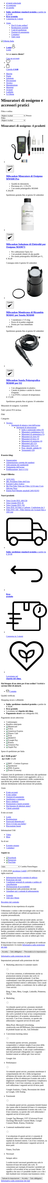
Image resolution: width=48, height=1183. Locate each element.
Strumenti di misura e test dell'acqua (25, 425)
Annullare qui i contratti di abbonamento (22, 891)
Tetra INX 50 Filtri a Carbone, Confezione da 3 (25, 507)
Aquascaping (11, 460)
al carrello (10, 8)
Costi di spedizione (19, 30)
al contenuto (11, 5)
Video (8, 835)
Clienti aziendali (12, 808)
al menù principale (13, 3)
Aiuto (8, 23)
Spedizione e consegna (15, 799)
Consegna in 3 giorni (14, 19)
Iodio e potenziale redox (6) (33, 430)
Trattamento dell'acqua (15, 467)
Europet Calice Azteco (15, 484)
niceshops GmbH (19, 871)
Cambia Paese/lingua (28, 866)
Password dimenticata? (15, 821)
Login (8, 50)
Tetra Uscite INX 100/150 (16, 501)
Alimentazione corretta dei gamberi (20, 462)
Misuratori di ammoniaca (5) (33, 434)
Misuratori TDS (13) (30, 446)
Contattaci (15, 34)
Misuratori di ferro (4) (30, 439)
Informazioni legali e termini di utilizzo (21, 877)
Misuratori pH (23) (29, 443)
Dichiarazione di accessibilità (18, 887)
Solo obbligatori (16, 952)
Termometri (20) (28, 450)
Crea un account (12, 58)
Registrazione (11, 819)
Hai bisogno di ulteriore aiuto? (18, 806)
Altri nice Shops (12, 898)
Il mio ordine (11, 795)
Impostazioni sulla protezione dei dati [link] (21, 889)
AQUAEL (10, 479)
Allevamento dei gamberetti (17, 465)
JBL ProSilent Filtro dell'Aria (18, 481)
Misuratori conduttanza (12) (33, 432)
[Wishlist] (8, 63)
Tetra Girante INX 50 (15, 503)
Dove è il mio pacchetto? (16, 824)
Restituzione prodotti (19, 28)
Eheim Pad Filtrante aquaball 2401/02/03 (22, 491)
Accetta (5, 952)
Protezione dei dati (13, 880)
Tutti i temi (15, 37)
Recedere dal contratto (10, 902)
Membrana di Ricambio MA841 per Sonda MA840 (25, 313)
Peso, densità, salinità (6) (31, 448)
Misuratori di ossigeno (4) (32, 441)
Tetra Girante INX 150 (15, 505)
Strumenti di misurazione (26, 427)
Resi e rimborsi (12, 801)
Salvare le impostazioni (10, 1178)
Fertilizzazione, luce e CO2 (17, 469)
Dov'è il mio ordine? (19, 25)
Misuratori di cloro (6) (30, 437)
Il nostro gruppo (12, 845)
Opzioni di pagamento (20, 32)
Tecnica (9, 423)
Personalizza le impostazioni (35, 952)
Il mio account (12, 792)
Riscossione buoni (13, 826)
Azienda (9, 895)
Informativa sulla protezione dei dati (15, 956)
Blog (8, 837)
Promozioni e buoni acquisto (17, 804)
